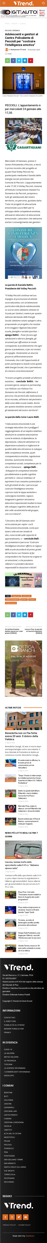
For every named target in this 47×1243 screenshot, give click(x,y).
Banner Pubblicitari (14, 1029)
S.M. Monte (9, 1171)
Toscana (9, 766)
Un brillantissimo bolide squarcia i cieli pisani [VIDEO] (14, 631)
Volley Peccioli (11, 603)
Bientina (8, 1092)
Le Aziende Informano (14, 1068)
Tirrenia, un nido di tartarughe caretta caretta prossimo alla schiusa (28, 922)
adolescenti (26, 596)
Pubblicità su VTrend (14, 1025)
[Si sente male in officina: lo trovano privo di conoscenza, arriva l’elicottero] (10, 763)
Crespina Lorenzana (14, 1122)
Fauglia (7, 1126)
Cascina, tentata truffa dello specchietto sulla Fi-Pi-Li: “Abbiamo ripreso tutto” (22, 865)
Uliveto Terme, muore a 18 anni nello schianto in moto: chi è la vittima (29, 948)
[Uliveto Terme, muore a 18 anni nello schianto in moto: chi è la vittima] (10, 948)
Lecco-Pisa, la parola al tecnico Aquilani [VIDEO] (33, 631)
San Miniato (10, 1163)
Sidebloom (30, 1236)
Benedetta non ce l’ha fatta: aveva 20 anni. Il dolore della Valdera (21, 736)
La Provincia (10, 858)
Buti (6, 1096)
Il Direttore (10, 1021)
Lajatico (8, 1130)
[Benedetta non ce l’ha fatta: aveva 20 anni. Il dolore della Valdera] (23, 721)
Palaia (7, 1141)
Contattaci (9, 1017)
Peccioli (14, 23)
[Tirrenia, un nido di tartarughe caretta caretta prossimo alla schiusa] (10, 923)
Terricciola (9, 1174)
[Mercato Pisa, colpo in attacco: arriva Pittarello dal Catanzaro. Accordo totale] (10, 809)
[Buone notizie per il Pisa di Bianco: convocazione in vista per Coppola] (10, 821)
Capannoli (9, 1107)
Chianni (7, 1118)
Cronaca (23, 23)
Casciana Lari (10, 1111)
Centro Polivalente (12, 599)
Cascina (7, 1103)
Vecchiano (9, 1182)
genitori (24, 599)
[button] (43, 3)
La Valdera (9, 1053)
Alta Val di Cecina (12, 1133)
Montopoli (9, 1137)
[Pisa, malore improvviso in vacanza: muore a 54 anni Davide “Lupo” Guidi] (10, 910)
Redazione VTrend (18, 49)
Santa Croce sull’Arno (15, 1167)
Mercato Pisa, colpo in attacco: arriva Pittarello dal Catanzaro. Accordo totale (29, 808)
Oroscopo (9, 1075)
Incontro (32, 599)
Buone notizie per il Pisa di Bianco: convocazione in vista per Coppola (29, 821)
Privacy (7, 1032)
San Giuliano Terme (13, 1159)
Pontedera (10, 781)
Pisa (7, 796)
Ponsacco (9, 1148)
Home (7, 23)
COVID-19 (8, 1049)
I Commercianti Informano (17, 1072)
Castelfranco (11, 1115)
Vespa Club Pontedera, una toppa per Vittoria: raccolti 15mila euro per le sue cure (29, 935)
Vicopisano (9, 1178)
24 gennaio (16, 596)
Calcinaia (8, 1100)
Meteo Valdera (11, 1057)
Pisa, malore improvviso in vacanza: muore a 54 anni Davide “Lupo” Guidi (29, 909)
